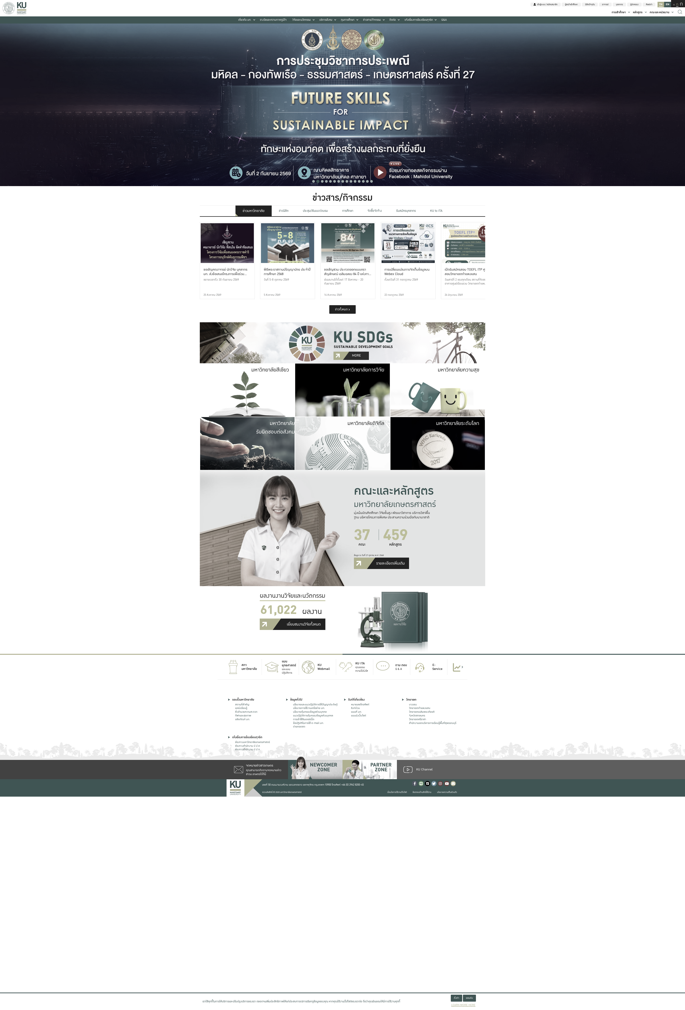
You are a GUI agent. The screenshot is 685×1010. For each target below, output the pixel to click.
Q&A (444, 20)
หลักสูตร (638, 12)
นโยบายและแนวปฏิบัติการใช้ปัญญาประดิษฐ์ (315, 704)
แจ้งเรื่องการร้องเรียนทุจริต (419, 20)
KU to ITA (436, 210)
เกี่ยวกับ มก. (244, 20)
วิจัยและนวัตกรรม (301, 20)
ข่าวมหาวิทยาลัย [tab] (254, 211)
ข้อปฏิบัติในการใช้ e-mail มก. (308, 723)
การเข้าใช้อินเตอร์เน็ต (303, 719)
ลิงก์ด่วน (355, 708)
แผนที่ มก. (356, 712)
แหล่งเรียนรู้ (241, 708)
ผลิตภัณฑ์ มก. (242, 719)
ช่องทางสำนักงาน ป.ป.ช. (247, 746)
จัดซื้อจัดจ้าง (374, 210)
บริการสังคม (325, 20)
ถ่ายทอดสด (299, 726)
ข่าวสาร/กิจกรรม (372, 20)
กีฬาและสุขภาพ (243, 715)
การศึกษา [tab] (347, 210)
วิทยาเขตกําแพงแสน (419, 708)
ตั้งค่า (456, 998)
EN (667, 4)
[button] (313, 181)
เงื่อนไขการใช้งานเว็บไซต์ (397, 792)
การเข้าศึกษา (619, 12)
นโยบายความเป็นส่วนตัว (447, 792)
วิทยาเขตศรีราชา (417, 719)
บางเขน (413, 704)
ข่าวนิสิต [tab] (283, 210)
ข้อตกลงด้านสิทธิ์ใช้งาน (422, 792)
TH (660, 4)
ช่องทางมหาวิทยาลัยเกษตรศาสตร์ (252, 742)
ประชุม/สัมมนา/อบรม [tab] (315, 210)
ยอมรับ (469, 998)
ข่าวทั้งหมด (342, 309)
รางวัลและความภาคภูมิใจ (273, 20)
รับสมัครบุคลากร (406, 210)
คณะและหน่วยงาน (659, 12)
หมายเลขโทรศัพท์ (360, 704)
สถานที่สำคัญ (242, 704)
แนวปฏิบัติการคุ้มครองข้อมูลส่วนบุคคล (313, 715)
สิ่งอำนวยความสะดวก (246, 712)
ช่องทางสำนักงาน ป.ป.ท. (248, 749)
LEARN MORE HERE (463, 1005)
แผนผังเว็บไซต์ (358, 715)
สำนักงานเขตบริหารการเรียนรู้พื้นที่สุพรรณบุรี (432, 723)
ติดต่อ (392, 20)
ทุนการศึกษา (347, 20)
